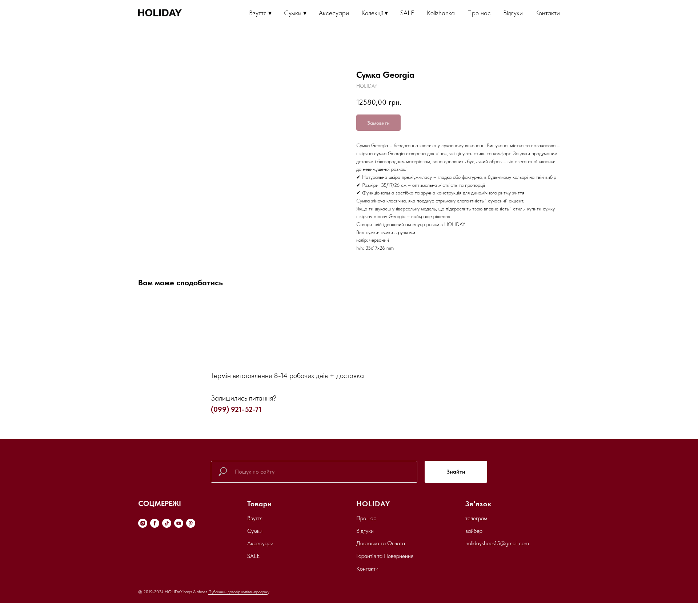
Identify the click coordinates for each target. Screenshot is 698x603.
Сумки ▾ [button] (295, 13)
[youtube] (178, 523)
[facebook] (154, 523)
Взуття (254, 518)
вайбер (473, 530)
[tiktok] (166, 523)
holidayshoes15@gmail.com (497, 543)
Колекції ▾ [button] (374, 13)
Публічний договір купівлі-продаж (238, 591)
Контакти (547, 13)
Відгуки (513, 13)
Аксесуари (334, 13)
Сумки (254, 530)
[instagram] (142, 523)
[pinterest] (190, 523)
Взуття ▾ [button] (260, 13)
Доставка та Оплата (380, 543)
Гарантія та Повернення (384, 555)
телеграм (476, 518)
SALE (407, 13)
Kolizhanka (441, 13)
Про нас (479, 13)
